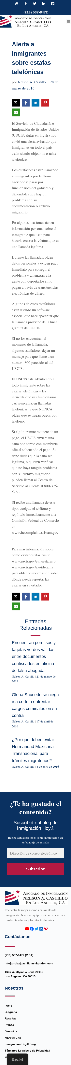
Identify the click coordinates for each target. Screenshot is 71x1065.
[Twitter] (34, 4)
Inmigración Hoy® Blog (20, 1044)
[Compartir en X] (16, 103)
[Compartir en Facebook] (26, 103)
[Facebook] (26, 4)
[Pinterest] (52, 4)
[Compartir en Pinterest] (45, 103)
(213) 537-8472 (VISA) (19, 955)
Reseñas (10, 1018)
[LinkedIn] (44, 4)
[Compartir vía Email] (16, 112)
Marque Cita (13, 1037)
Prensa (9, 1024)
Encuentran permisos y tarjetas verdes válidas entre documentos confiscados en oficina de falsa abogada (34, 656)
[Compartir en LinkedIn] (35, 103)
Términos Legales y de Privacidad (27, 1050)
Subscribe (35, 869)
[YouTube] (17, 4)
